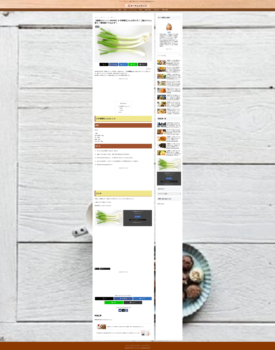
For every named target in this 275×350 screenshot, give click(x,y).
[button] (142, 64)
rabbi (169, 32)
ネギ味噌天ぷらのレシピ (124, 106)
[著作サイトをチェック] (120, 310)
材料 (121, 108)
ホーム (127, 345)
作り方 (121, 110)
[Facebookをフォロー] (126, 310)
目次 (121, 103)
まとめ (120, 112)
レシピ (97, 268)
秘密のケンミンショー (105, 268)
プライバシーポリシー (136, 345)
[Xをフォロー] (123, 310)
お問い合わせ (160, 203)
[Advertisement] (123, 90)
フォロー (138, 216)
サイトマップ (146, 345)
